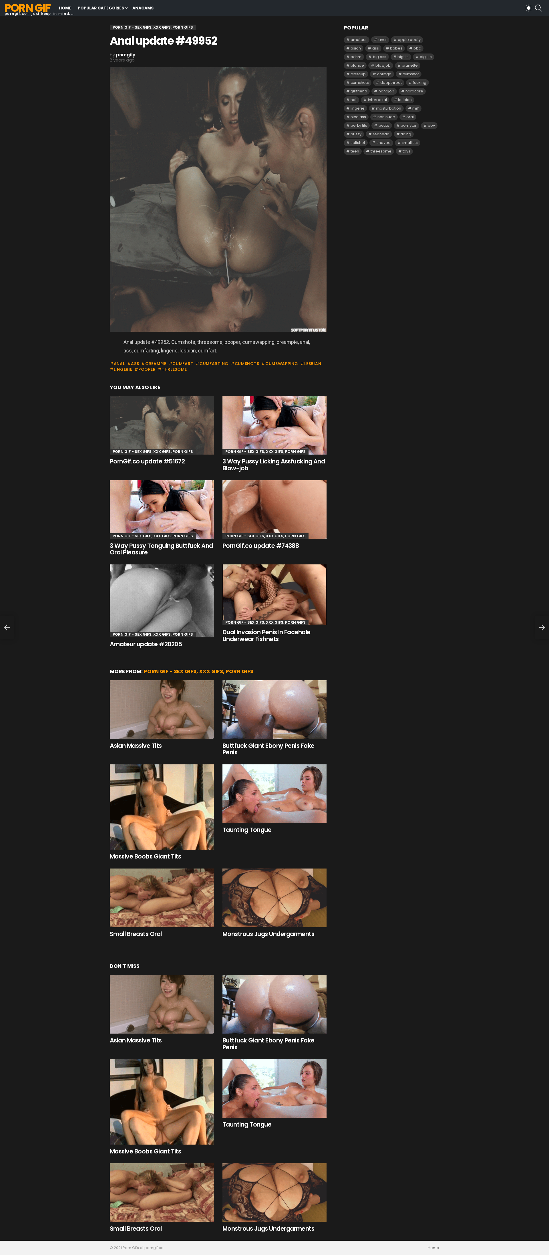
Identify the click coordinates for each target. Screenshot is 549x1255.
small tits (410, 142)
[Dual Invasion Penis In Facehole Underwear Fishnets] (274, 594)
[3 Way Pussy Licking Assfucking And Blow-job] (274, 425)
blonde (357, 65)
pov (431, 125)
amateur (359, 39)
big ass (379, 57)
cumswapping (281, 363)
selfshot (358, 142)
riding (406, 134)
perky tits (359, 125)
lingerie (123, 369)
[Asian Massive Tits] (162, 709)
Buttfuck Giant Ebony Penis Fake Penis (268, 749)
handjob (386, 91)
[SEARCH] (538, 8)
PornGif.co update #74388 (260, 546)
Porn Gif (27, 8)
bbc (417, 48)
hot (354, 99)
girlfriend (359, 91)
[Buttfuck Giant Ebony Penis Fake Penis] (274, 709)
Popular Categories (101, 8)
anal (119, 363)
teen (355, 151)
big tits (426, 57)
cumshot (411, 74)
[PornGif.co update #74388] (274, 509)
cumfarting (214, 363)
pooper (147, 369)
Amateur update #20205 (146, 644)
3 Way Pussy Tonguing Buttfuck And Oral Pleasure (161, 549)
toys (406, 151)
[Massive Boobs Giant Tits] (162, 807)
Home (65, 8)
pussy (356, 134)
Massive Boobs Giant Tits (145, 856)
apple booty (409, 39)
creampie (155, 363)
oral (410, 117)
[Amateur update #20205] (162, 601)
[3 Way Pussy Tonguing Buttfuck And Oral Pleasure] (162, 509)
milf (415, 108)
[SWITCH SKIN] (528, 8)
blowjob (383, 65)
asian (356, 48)
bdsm (356, 57)
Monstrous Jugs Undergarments (268, 934)
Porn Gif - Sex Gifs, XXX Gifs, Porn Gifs (153, 451)
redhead (381, 134)
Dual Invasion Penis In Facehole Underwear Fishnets (266, 635)
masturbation (388, 108)
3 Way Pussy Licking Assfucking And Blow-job (273, 464)
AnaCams (143, 8)
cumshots (247, 363)
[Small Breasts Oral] (162, 898)
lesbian (312, 363)
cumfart (182, 363)
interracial (377, 99)
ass (135, 363)
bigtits (403, 57)
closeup (358, 74)
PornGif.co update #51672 (147, 461)
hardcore (414, 91)
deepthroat (391, 82)
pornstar (409, 125)
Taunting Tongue (246, 830)
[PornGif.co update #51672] (162, 425)
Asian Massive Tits (136, 745)
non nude (386, 117)
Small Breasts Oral (136, 934)
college (384, 74)
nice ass (358, 117)
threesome (174, 369)
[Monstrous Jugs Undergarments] (274, 898)
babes (396, 48)
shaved (384, 142)
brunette (410, 65)
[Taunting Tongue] (274, 793)
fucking (419, 82)
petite (384, 125)
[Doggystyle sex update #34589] (7, 627)
